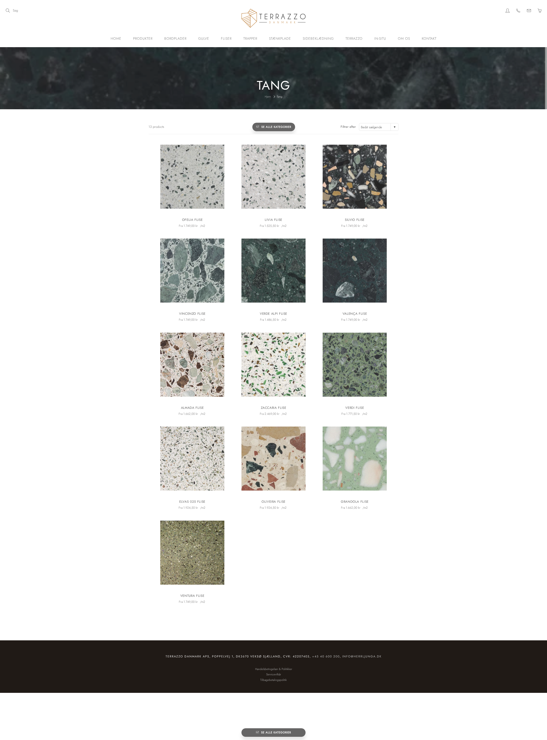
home (116, 38)
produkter (143, 38)
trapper (250, 38)
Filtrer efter (348, 127)
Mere (192, 177)
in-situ (380, 38)
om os (404, 38)
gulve (203, 38)
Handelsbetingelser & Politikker (273, 669)
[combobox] (378, 127)
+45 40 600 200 (326, 656)
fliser (226, 38)
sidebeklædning (318, 38)
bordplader (175, 38)
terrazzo (354, 38)
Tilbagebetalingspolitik (273, 680)
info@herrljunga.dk (362, 656)
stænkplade (280, 38)
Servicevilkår (273, 674)
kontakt (429, 38)
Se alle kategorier (276, 732)
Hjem (268, 97)
